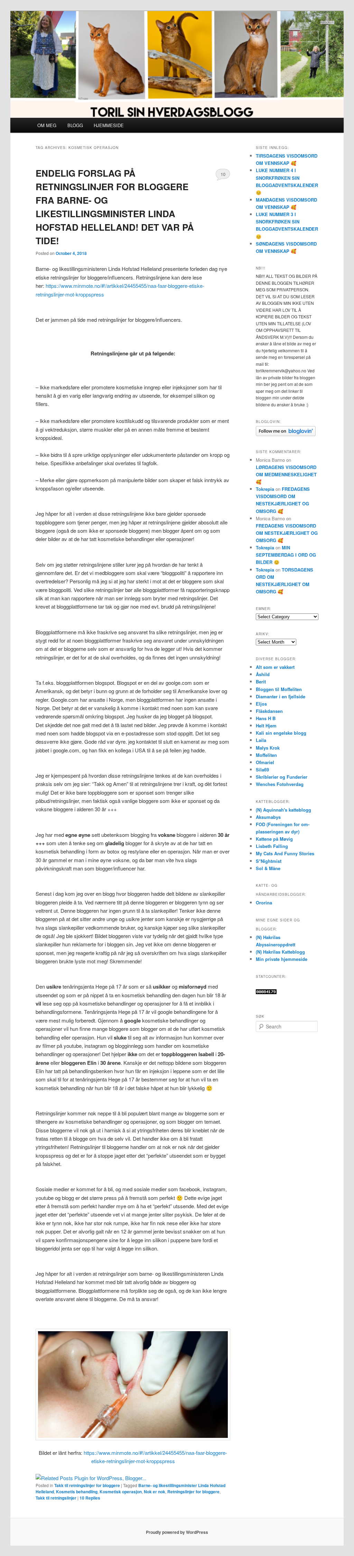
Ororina (264, 902)
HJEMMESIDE (109, 125)
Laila (261, 740)
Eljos (261, 703)
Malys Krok (268, 747)
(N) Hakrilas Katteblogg (280, 951)
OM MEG (46, 125)
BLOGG (75, 125)
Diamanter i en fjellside (280, 696)
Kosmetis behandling (76, 1491)
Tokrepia (265, 489)
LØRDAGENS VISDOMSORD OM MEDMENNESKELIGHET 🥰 (286, 474)
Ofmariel (265, 762)
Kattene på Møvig (274, 839)
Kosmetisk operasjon (121, 1491)
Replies (90, 1498)
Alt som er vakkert (275, 667)
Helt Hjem (266, 725)
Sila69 (262, 769)
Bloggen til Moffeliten (279, 689)
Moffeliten (266, 755)
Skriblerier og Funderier (281, 776)
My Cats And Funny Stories (285, 853)
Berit (261, 681)
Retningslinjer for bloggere (193, 1491)
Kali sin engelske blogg (281, 733)
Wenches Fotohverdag (280, 784)
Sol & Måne (268, 868)
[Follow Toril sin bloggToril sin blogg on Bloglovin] (286, 434)
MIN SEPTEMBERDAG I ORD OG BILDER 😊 (286, 554)
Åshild (263, 674)
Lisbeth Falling (272, 846)
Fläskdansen (269, 711)
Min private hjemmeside (281, 959)
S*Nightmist (268, 861)
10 (223, 174)
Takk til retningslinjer (56, 1498)
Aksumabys (268, 817)
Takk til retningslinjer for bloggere (87, 1485)
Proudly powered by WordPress (177, 1532)
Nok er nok (154, 1491)
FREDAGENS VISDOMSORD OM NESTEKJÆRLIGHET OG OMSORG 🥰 (287, 532)
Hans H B (266, 718)
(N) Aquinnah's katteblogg (283, 809)
